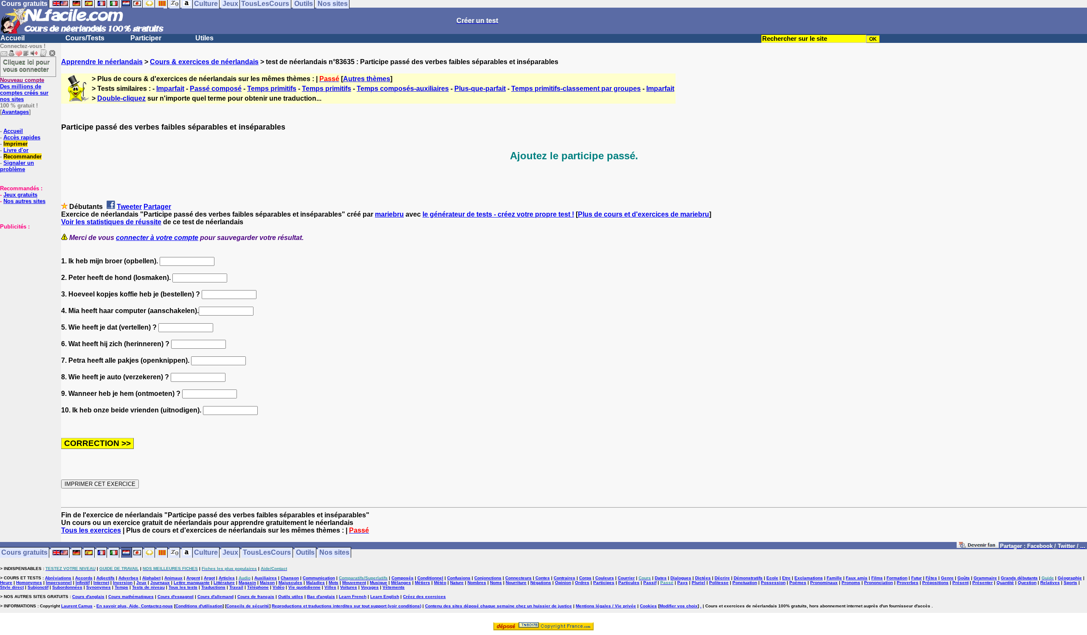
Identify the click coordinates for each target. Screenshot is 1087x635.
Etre (786, 578)
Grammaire (985, 578)
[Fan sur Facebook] (978, 546)
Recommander (22, 156)
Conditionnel (430, 578)
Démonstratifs (748, 578)
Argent (193, 578)
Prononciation (878, 582)
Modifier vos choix (678, 606)
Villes (330, 587)
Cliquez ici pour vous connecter (26, 65)
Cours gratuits (24, 552)
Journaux (160, 582)
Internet (101, 582)
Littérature (224, 582)
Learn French (352, 596)
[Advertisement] (25, 272)
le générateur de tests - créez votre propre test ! (498, 214)
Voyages (370, 587)
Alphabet (151, 578)
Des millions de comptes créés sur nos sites (24, 89)
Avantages (15, 112)
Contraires (564, 578)
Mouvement (354, 582)
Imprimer (15, 144)
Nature (457, 582)
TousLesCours (267, 552)
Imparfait (170, 88)
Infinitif (83, 582)
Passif (649, 582)
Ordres (582, 582)
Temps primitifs (271, 88)
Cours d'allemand (215, 596)
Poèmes (797, 582)
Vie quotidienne (304, 587)
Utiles (204, 38)
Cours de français (255, 596)
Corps (585, 578)
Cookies (648, 606)
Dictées (703, 578)
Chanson (290, 578)
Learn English (384, 596)
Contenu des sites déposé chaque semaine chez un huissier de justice (498, 606)
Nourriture (516, 582)
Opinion (563, 582)
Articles (227, 578)
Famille (834, 578)
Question (1027, 582)
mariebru (389, 214)
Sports (1070, 582)
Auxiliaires (265, 578)
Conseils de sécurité (247, 606)
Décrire (722, 578)
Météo (440, 582)
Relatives (1050, 582)
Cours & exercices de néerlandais (204, 61)
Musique (378, 582)
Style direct (12, 587)
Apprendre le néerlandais (102, 61)
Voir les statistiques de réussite (111, 222)
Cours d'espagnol (176, 596)
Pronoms (851, 582)
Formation (897, 578)
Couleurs (604, 578)
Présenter (982, 582)
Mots (333, 582)
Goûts (963, 578)
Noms (496, 582)
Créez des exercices (424, 596)
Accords (84, 578)
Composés (402, 578)
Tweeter (129, 206)
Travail (236, 587)
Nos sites (334, 552)
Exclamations (808, 578)
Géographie (1070, 578)
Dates (661, 578)
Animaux (173, 578)
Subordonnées (67, 587)
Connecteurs (518, 578)
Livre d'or (15, 150)
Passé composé (216, 88)
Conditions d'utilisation (198, 606)
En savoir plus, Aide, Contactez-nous (134, 606)
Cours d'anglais (88, 596)
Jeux (230, 552)
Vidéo (278, 587)
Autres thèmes (366, 78)
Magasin (247, 582)
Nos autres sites (24, 201)
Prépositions (935, 582)
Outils (305, 552)
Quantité (1005, 582)
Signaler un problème (17, 166)
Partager (157, 206)
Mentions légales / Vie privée (606, 606)
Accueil (12, 38)
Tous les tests (183, 587)
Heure (6, 582)
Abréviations (58, 578)
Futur (916, 578)
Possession (773, 582)
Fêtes (931, 578)
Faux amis (856, 578)
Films (877, 578)
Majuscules (290, 582)
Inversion (122, 582)
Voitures (348, 587)
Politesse (719, 582)
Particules (628, 582)
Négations (540, 582)
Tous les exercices (91, 530)
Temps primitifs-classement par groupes (576, 88)
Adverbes (128, 578)
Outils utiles (290, 596)
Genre (947, 578)
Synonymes (98, 587)
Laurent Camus (77, 606)
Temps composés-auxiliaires (403, 88)
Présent (960, 582)
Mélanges (401, 582)
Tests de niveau (148, 587)
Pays (682, 582)
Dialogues (680, 578)
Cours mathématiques (131, 596)
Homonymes (29, 582)
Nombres (476, 582)
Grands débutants (1019, 578)
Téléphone (258, 587)
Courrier (626, 578)
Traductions (213, 587)
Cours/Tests (84, 38)
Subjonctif (38, 587)
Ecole (772, 578)
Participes (603, 582)
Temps (121, 587)
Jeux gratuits (20, 195)
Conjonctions (487, 578)
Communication (319, 578)
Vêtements (394, 587)
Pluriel (698, 582)
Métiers (422, 582)
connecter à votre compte (157, 237)
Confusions (458, 578)
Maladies (315, 582)
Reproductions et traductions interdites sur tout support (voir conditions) (346, 606)
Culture (206, 552)
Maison (267, 582)
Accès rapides (21, 137)
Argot (209, 578)
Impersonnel (59, 582)
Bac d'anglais (321, 596)
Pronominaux (824, 582)
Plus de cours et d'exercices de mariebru (643, 214)
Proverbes (907, 582)
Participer (145, 38)
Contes (542, 578)
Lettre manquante (192, 582)
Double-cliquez (121, 98)
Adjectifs (105, 578)
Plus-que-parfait (480, 88)
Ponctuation (744, 582)
